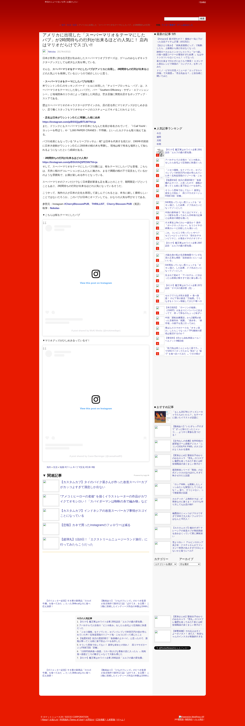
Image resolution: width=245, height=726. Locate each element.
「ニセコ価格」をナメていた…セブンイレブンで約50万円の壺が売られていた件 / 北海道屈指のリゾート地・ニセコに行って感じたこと (111, 633)
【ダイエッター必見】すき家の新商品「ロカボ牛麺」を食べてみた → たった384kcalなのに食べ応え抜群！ (66, 603)
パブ (76, 467)
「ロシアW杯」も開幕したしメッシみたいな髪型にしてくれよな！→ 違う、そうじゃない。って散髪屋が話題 (187, 488)
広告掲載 (100, 719)
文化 (82, 467)
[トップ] (57, 25)
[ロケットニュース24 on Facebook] (181, 2)
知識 (62, 467)
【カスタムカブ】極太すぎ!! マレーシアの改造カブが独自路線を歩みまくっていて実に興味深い (187, 532)
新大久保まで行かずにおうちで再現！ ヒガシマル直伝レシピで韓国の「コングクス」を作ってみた (180, 64)
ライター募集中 (169, 25)
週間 (159, 137)
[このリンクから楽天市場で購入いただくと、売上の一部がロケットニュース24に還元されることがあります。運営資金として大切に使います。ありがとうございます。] (175, 2)
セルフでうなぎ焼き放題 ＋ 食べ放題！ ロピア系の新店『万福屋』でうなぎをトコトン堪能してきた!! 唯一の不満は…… (179, 299)
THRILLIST (98, 203)
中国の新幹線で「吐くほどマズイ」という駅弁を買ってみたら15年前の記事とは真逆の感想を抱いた (183, 215)
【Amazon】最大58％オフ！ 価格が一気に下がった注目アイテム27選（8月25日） (179, 40)
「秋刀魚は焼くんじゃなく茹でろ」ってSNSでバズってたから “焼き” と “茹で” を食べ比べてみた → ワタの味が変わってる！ (179, 352)
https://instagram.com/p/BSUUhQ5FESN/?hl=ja (69, 162)
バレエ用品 (198, 719)
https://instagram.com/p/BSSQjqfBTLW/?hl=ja (69, 121)
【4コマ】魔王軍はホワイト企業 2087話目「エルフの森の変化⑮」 (183, 244)
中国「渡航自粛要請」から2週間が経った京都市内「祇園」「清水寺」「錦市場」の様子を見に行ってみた (183, 320)
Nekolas (52, 51)
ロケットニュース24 (78, 12)
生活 (55, 467)
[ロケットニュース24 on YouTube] (194, 2)
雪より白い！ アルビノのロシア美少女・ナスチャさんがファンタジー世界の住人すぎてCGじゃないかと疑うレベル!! (188, 546)
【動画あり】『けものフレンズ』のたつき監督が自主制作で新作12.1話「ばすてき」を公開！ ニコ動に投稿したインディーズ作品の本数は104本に (124, 603)
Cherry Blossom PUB (119, 203)
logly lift (146, 475)
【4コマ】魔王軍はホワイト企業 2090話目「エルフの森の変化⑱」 (111, 658)
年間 (159, 144)
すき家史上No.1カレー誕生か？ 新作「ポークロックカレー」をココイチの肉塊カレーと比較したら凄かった (183, 225)
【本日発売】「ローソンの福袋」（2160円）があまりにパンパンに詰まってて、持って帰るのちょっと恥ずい (183, 310)
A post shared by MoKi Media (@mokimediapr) (95, 330)
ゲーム (69, 467)
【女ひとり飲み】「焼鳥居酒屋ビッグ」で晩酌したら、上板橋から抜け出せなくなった (179, 46)
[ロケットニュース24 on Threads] (184, 2)
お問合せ (90, 719)
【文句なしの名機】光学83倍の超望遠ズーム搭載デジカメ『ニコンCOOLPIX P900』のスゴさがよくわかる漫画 (187, 445)
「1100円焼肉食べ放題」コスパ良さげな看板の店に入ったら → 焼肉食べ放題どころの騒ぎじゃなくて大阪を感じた (111, 652)
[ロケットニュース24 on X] (178, 2)
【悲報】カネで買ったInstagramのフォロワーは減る (95, 525)
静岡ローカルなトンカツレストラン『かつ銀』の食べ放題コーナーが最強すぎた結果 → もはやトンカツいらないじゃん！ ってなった (180, 55)
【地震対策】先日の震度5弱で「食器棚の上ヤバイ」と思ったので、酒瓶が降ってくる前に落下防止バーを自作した (112, 639)
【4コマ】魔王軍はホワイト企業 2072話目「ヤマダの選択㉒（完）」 (183, 286)
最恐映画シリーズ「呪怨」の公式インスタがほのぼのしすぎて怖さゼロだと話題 (187, 473)
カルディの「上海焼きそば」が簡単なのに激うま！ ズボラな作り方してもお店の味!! (187, 502)
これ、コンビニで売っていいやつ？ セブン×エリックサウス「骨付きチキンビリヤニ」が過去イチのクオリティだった (179, 236)
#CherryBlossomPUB (76, 203)
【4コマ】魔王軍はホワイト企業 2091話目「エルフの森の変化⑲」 (111, 621)
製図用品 (188, 719)
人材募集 (110, 719)
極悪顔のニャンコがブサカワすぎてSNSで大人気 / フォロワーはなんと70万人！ (187, 516)
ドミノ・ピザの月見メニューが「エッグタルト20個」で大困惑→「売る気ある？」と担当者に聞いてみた (179, 73)
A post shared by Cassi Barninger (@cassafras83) (96, 456)
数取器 (181, 719)
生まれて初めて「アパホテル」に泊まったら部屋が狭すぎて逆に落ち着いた (183, 276)
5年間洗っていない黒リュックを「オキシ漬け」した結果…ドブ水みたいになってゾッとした (183, 205)
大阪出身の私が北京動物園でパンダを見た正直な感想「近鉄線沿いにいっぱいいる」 (183, 258)
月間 (159, 140)
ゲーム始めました (185, 25)
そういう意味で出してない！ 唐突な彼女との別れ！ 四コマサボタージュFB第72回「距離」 (183, 193)
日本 (88, 467)
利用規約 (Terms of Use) (72, 719)
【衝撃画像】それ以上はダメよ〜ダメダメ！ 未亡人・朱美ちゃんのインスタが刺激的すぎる (187, 634)
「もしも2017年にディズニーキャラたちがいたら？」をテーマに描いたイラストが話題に (187, 415)
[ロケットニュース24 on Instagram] (187, 2)
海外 (49, 467)
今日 (159, 133)
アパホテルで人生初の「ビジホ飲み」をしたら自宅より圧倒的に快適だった (183, 161)
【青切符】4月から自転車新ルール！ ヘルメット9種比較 (183, 339)
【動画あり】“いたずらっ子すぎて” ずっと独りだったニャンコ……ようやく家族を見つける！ (187, 430)
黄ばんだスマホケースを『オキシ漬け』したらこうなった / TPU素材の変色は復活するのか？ (183, 331)
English (203, 2)
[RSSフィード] (197, 2)
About (45, 719)
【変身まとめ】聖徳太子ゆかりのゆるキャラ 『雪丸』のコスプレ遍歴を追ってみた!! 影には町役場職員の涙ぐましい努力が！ (187, 459)
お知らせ (54, 719)
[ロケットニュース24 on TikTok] (191, 2)
